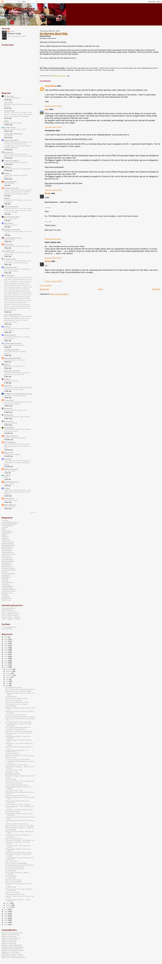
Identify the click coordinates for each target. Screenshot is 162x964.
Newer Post (44, 289)
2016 (6, 658)
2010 (6, 911)
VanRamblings (9, 111)
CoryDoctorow (9, 251)
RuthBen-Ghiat (9, 127)
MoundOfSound (7, 547)
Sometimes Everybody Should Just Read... (19, 852)
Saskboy (7, 327)
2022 (6, 646)
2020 (6, 650)
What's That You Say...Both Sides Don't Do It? (20, 689)
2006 (6, 920)
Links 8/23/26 (8, 135)
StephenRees (6, 565)
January (8, 907)
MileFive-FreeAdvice (9, 941)
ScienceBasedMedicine (13, 314)
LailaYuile (7, 459)
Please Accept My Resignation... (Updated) (19, 827)
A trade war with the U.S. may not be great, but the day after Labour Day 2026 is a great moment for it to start (18, 210)
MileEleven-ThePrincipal (10, 952)
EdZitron (7, 364)
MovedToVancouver (9, 591)
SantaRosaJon (7, 598)
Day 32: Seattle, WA (10, 218)
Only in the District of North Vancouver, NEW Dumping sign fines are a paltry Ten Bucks (17, 446)
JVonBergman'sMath (12, 350)
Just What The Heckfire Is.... (14, 783)
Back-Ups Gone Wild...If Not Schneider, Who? (20, 781)
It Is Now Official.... (11, 878)
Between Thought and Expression (15, 438)
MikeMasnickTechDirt (12, 230)
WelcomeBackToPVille (12, 358)
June (7, 681)
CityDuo (7, 488)
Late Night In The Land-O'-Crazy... (16, 729)
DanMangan (8, 415)
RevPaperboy (9, 498)
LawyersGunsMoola (11, 160)
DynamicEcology (10, 267)
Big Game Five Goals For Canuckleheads (18, 731)
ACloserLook (6, 600)
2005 (6, 922)
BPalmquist (8, 408)
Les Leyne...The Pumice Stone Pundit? (17, 759)
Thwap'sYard (9, 400)
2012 (6, 667)
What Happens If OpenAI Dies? (14, 366)
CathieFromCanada (11, 188)
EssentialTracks (7, 629)
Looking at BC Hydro (10, 225)
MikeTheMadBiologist (9, 524)
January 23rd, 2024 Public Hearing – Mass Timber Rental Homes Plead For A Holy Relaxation (17, 492)
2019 (6, 652)
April (7, 685)
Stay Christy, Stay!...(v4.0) (13, 790)
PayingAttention (7, 559)
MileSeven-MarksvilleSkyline (11, 945)
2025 (6, 639)
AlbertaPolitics (7, 533)
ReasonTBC (8, 102)
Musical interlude (9, 240)
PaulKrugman (9, 96)
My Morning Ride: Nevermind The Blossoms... (20, 865)
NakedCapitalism (10, 182)
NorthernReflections (11, 482)
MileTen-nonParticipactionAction (13, 950)
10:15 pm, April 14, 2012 (53, 281)
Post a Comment (45, 285)
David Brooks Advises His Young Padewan (17, 169)
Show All (33, 512)
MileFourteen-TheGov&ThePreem (14, 957)
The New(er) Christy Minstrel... (15, 869)
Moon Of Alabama (8, 561)
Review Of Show (7, 610)
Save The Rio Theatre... (13, 892)
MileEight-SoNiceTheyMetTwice (13, 947)
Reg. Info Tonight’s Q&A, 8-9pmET (15, 129)
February (9, 905)
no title (6, 477)
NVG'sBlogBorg (10, 442)
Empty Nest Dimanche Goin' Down (16, 785)
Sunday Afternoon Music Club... (15, 894)
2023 (6, 643)
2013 (6, 665)
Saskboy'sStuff (9, 335)
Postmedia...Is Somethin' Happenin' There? (19, 810)
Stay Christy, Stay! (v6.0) (13, 700)
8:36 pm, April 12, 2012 (53, 239)
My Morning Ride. (11, 706)
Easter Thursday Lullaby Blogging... (16, 863)
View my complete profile (16, 36)
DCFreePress (6, 556)
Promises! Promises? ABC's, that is (15, 410)
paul (46, 109)
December (9, 669)
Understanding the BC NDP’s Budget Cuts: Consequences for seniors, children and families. (17, 462)
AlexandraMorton (8, 552)
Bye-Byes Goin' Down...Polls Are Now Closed (19, 755)
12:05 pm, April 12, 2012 (53, 190)
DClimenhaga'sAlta (11, 206)
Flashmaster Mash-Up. (12, 754)
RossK (47, 193)
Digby (6, 121)
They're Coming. (9, 484)
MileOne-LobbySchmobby (11, 934)
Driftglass (7, 167)
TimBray (7, 379)
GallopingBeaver (7, 586)
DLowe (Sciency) (8, 542)
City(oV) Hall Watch (11, 140)
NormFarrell (8, 223)
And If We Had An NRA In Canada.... (17, 698)
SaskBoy (5, 595)
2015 (6, 661)
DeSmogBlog (9, 427)
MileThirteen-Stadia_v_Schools (12, 956)
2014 (6, 663)
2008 (6, 916)
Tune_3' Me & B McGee (10, 615)
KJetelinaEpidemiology (12, 343)
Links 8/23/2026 (9, 183)
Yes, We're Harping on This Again (14, 360)
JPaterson (8, 385)
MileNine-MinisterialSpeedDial (12, 949)
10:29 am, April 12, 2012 (53, 106)
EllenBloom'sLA (7, 566)
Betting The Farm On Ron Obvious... (17, 795)
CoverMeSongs (7, 557)
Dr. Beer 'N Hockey (11, 436)
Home (100, 289)
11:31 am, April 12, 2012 (53, 127)
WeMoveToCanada (11, 469)
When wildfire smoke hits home (14, 345)
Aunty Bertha (50, 86)
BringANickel (6, 577)
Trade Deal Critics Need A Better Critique (17, 246)
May (7, 683)
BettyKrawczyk (7, 593)
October (8, 673)
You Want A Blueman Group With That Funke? (20, 717)
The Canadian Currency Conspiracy (16, 704)
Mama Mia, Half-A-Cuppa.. (13, 880)
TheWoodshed (7, 531)
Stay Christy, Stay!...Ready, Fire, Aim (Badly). (20, 826)
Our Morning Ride (10, 696)
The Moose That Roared (12, 98)
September (9, 675)
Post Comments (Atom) (59, 294)
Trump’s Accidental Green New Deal (15, 162)
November (9, 671)
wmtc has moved (9, 471)
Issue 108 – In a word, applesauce (15, 395)
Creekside (5, 584)
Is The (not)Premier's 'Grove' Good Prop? (18, 722)
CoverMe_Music (10, 259)
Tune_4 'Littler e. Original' (11, 617)
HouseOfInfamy (7, 588)
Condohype (6, 596)
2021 (6, 648)
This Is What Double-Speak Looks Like (17, 727)
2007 (6, 918)
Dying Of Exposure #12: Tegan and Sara (17, 417)
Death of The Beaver (10, 423)
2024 (6, 641)
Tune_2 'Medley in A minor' (11, 613)
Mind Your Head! (9, 507)
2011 (6, 909)
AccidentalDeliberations (13, 238)
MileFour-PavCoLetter (9, 940)
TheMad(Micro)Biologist (13, 134)
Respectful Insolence (12, 371)
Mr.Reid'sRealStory (8, 573)
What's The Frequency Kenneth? (15, 715)
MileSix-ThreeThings (9, 943)
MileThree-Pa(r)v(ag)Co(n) (11, 938)
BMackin (7, 198)
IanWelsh (7, 475)
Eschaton (5, 580)
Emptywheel (8, 152)
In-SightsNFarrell (8, 526)
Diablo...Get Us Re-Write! (13, 882)
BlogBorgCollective (8, 545)
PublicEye (5, 579)
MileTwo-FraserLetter (9, 936)
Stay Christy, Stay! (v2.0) (13, 838)
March (8, 903)
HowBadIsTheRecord (9, 589)
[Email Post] (68, 76)
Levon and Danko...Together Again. (16, 765)
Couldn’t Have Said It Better (13, 123)
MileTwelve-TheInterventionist (12, 954)
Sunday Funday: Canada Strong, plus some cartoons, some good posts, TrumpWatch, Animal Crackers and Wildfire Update (18, 192)
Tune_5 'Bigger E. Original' (11, 619)
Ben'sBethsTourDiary (12, 217)
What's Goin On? (10, 757)
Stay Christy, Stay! (11, 861)
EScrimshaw (8, 244)
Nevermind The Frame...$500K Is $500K (18, 691)
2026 (6, 637)
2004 (6, 924)
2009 (6, 914)
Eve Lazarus (8, 421)
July (7, 679)
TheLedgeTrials (7, 582)
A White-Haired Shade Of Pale (15, 867)
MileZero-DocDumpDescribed (12, 933)
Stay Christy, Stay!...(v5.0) (13, 770)
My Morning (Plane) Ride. (13, 687)
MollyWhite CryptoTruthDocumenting (18, 394)
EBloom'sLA (8, 452)
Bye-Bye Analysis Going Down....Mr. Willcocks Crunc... (17, 751)
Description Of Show (9, 608)
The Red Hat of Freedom (12, 454)
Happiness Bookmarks (11, 381)
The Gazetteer (19, 9)
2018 (6, 654)
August (8, 677)
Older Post (156, 289)
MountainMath (7, 549)
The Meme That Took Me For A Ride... (17, 702)
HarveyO (5, 572)
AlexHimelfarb (9, 275)
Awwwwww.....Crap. (11, 772)
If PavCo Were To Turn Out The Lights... (18, 804)
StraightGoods (7, 563)
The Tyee (5, 520)
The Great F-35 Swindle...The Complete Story (19, 840)
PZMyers (7, 173)
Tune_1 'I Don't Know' (9, 612)
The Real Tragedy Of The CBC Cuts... (17, 824)
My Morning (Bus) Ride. (54, 33)
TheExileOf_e (6, 575)
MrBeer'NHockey (10, 505)
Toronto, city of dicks (11, 500)
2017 (6, 656)
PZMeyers (5, 536)
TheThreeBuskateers (9, 627)
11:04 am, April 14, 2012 (53, 258)
